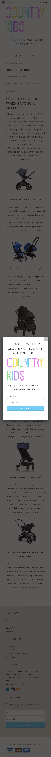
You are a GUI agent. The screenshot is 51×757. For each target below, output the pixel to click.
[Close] (46, 339)
